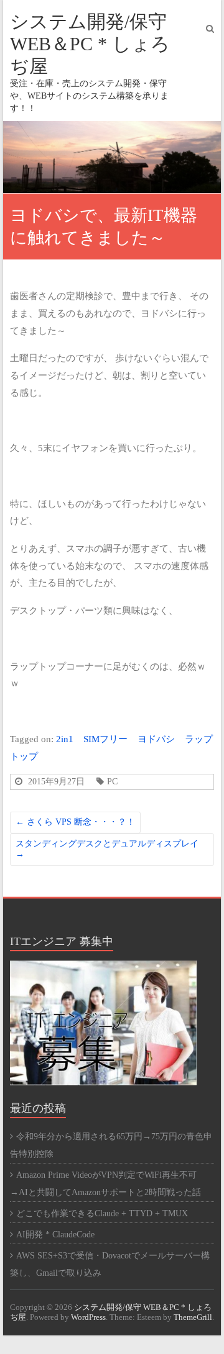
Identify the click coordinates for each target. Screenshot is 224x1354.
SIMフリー (105, 738)
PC (112, 781)
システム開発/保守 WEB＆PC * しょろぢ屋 (90, 43)
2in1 (64, 738)
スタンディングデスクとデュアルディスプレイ (107, 849)
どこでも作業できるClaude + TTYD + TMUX (102, 1213)
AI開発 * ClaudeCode (55, 1234)
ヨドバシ (156, 738)
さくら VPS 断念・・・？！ (75, 822)
